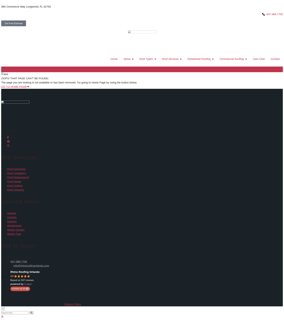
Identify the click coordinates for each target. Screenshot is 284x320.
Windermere (14, 225)
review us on (18, 288)
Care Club (259, 59)
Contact (275, 59)
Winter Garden (15, 229)
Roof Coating (15, 185)
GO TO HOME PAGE (13, 86)
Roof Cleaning (15, 189)
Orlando (12, 217)
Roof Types (146, 59)
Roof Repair (14, 181)
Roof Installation (16, 173)
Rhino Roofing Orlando (25, 271)
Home (114, 59)
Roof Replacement (18, 177)
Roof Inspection (16, 169)
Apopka (11, 213)
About (127, 59)
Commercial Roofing (232, 59)
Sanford (11, 221)
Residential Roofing (199, 59)
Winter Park (14, 234)
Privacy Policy (72, 304)
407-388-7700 (19, 261)
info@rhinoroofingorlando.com (31, 265)
